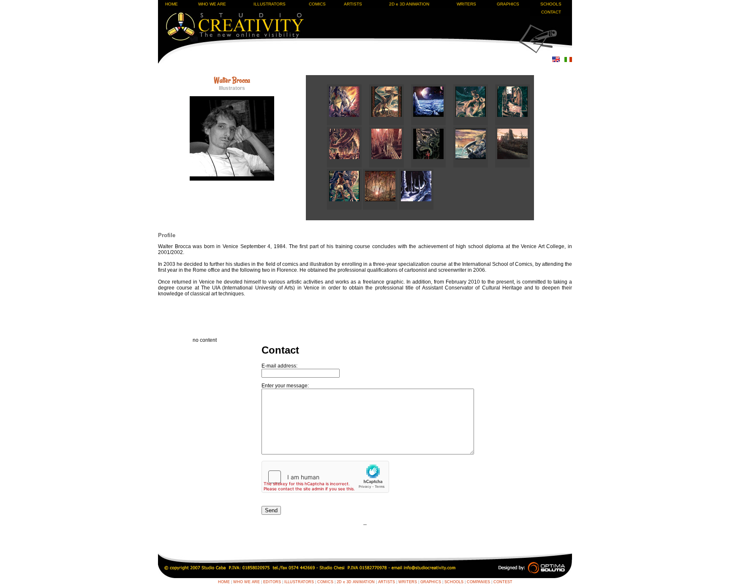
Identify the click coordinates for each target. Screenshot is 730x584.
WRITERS (466, 4)
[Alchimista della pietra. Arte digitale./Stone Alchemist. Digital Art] (345, 208)
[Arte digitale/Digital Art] (474, 166)
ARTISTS (353, 4)
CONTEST (502, 582)
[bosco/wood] (381, 208)
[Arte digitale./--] (512, 124)
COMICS (317, 4)
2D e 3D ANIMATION (409, 4)
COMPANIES (478, 582)
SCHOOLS (550, 4)
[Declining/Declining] (512, 166)
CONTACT (551, 12)
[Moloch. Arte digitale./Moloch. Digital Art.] (432, 166)
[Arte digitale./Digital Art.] (474, 124)
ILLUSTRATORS (269, 4)
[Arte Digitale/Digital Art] (348, 166)
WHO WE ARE (212, 4)
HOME (171, 4)
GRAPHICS (508, 4)
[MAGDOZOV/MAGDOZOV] (390, 166)
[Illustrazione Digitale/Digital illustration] (390, 124)
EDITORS (272, 582)
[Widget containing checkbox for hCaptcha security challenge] (325, 477)
